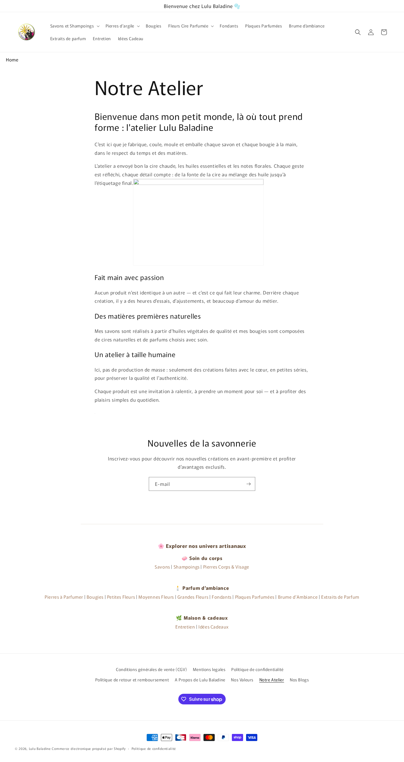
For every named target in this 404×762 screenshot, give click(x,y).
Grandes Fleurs (192, 597)
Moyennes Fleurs (156, 597)
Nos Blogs (299, 680)
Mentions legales (209, 669)
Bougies (95, 597)
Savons (162, 567)
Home (12, 59)
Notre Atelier (271, 680)
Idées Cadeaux (213, 626)
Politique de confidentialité (257, 669)
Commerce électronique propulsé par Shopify (88, 748)
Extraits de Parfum (340, 597)
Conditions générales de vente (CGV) (151, 669)
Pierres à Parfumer (64, 597)
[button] (74, 25)
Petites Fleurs (121, 597)
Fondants (222, 597)
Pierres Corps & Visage (226, 567)
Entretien (185, 626)
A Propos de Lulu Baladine (200, 680)
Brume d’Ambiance (298, 597)
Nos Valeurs (242, 680)
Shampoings (187, 567)
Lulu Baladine (40, 748)
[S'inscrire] (248, 484)
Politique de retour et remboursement (132, 680)
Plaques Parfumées (254, 597)
